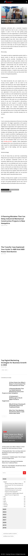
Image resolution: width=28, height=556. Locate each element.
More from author (14, 189)
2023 (4, 514)
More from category (6, 191)
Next (6, 369)
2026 (4, 479)
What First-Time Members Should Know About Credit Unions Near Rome (16, 411)
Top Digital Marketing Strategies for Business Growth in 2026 (14, 362)
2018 (4, 528)
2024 (4, 512)
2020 (4, 522)
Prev (3, 369)
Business (3, 16)
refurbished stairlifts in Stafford (10, 533)
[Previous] (3, 416)
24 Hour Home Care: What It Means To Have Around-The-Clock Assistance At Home (17, 384)
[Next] (5, 416)
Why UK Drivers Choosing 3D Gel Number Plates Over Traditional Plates (17, 405)
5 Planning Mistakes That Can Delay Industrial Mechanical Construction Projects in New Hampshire (13, 219)
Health (5, 431)
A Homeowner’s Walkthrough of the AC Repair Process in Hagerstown (12, 399)
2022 (4, 517)
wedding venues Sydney (8, 536)
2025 (4, 509)
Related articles (5, 189)
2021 (4, 520)
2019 (4, 525)
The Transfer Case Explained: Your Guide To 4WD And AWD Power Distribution (13, 249)
